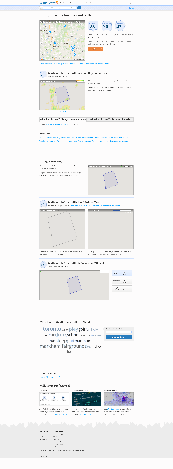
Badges (55, 447)
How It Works (43, 439)
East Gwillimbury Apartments (82, 138)
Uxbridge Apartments (47, 138)
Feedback (42, 447)
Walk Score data (113, 409)
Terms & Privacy (43, 444)
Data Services (57, 439)
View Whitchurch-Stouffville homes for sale (94, 64)
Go (79, 8)
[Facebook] (44, 434)
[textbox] (60, 8)
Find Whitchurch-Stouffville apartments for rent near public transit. (95, 206)
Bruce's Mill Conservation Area (50, 377)
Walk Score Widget (61, 414)
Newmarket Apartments (119, 141)
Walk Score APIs (85, 414)
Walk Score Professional (54, 385)
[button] (41, 8)
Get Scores (63, 3)
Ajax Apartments (84, 141)
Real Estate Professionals (60, 442)
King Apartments (63, 138)
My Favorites (74, 3)
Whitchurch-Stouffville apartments (58, 124)
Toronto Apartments (102, 138)
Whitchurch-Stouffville (59, 112)
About (41, 437)
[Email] (47, 434)
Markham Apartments (119, 138)
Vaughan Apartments (47, 141)
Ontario (47, 112)
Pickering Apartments (100, 141)
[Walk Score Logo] (49, 2)
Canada (41, 112)
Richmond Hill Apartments (67, 141)
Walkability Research (59, 444)
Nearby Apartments (95, 49)
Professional (58, 431)
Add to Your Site (87, 3)
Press (41, 442)
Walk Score (43, 431)
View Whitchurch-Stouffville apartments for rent (57, 64)
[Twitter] (40, 434)
